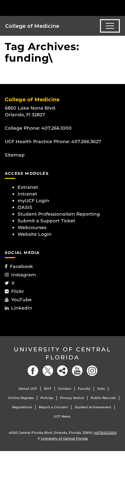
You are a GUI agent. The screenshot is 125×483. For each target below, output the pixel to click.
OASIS (25, 207)
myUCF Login (33, 200)
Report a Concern (53, 407)
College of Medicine (32, 26)
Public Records (103, 398)
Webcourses (32, 227)
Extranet (28, 187)
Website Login (35, 234)
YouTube (21, 300)
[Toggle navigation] (110, 26)
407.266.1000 (56, 128)
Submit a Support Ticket (46, 221)
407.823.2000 (106, 433)
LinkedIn (21, 308)
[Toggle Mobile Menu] (118, 7)
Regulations (22, 407)
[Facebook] (33, 370)
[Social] (62, 370)
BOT (47, 389)
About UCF (28, 389)
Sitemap (15, 155)
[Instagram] (92, 370)
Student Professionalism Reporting (59, 214)
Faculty (84, 389)
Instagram (23, 275)
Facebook (21, 266)
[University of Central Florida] (48, 8)
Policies (46, 398)
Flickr (17, 291)
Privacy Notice (72, 398)
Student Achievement (93, 407)
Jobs (101, 389)
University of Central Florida (62, 353)
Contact (64, 389)
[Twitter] (47, 370)
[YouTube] (77, 370)
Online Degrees (21, 398)
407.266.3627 (86, 141)
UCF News (62, 416)
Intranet (27, 194)
